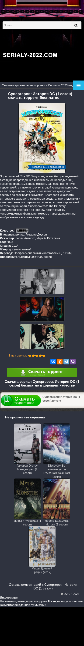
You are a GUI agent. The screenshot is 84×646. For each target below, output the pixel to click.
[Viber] (73, 361)
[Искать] (76, 25)
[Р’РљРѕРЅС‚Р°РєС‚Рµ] (53, 361)
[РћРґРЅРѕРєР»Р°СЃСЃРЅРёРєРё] (60, 361)
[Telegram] (66, 361)
